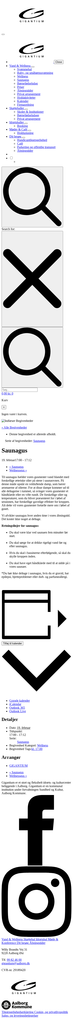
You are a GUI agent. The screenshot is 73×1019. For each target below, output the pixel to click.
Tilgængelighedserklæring (17, 1012)
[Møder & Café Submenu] (29, 130)
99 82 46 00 (14, 959)
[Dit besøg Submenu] (23, 137)
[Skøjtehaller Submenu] (26, 109)
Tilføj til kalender (12, 643)
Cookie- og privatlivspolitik (50, 1012)
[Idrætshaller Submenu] (26, 123)
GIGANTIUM (18, 765)
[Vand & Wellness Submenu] (32, 66)
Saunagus (16, 466)
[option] (44, 161)
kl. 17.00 (37, 749)
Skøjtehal (29, 939)
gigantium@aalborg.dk (16, 963)
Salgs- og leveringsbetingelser (20, 1015)
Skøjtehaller (17, 108)
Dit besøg (15, 136)
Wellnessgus (18, 470)
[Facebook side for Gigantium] (36, 864)
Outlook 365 (17, 707)
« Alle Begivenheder (14, 427)
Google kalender (19, 700)
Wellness (42, 745)
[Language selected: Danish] (40, 159)
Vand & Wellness (20, 65)
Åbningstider (37, 943)
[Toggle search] (32, 197)
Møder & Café (18, 129)
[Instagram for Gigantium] (36, 935)
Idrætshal (41, 939)
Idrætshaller (17, 122)
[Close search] (32, 279)
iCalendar (15, 704)
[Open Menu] (3, 34)
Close (58, 62)
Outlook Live (17, 711)
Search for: (8, 229)
